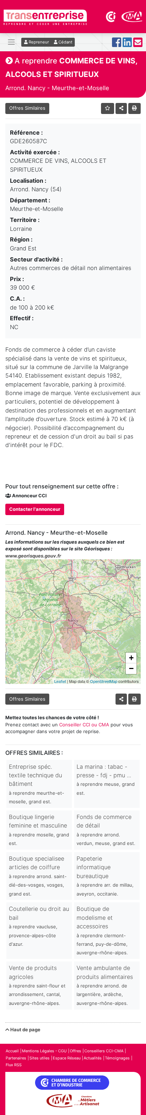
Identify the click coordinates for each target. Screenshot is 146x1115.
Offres (75, 1050)
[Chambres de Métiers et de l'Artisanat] (132, 16)
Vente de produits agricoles (37, 985)
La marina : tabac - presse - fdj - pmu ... (106, 779)
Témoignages (117, 1058)
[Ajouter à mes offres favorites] (107, 108)
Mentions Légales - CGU (44, 1050)
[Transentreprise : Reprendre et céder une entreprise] (45, 17)
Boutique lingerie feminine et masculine (39, 829)
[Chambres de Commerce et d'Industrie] (111, 16)
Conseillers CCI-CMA (103, 1050)
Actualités (93, 1058)
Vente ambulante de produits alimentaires (105, 985)
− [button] (131, 668)
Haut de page (24, 1029)
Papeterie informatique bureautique (105, 876)
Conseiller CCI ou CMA (84, 724)
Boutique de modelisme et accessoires (102, 930)
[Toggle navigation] (11, 42)
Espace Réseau (66, 1058)
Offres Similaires (27, 108)
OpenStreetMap (103, 681)
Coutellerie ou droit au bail (39, 926)
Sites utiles (39, 1058)
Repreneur (38, 42)
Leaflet (60, 681)
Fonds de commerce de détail (106, 829)
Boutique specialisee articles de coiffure (38, 876)
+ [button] (131, 657)
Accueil (12, 1050)
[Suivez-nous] (116, 44)
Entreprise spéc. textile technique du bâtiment (36, 784)
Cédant (64, 42)
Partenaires (16, 1058)
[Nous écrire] (137, 44)
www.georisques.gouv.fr (33, 556)
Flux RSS (14, 1064)
